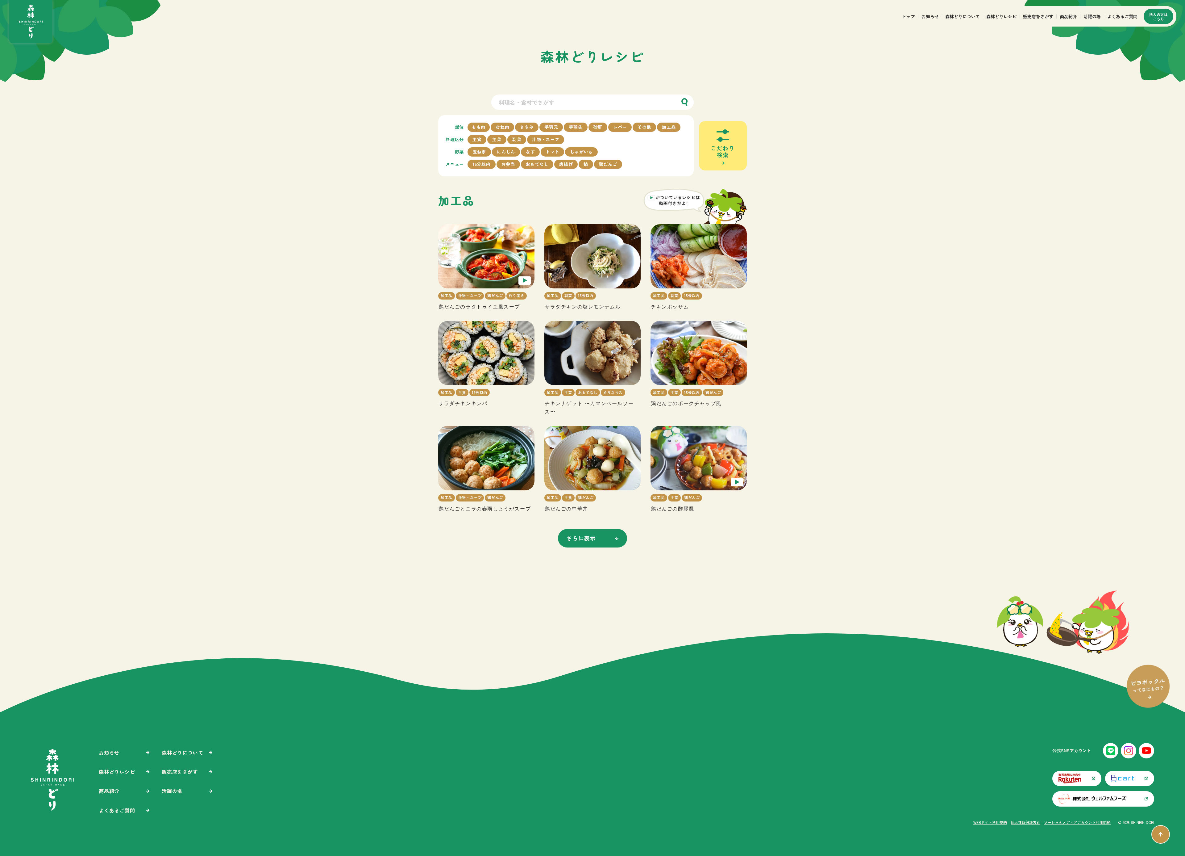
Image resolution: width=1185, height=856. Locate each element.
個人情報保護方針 (1025, 822)
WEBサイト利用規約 (990, 822)
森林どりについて (962, 16)
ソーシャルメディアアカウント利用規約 (1077, 822)
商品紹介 (1068, 16)
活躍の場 (1092, 16)
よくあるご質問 (1122, 16)
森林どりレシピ (1001, 16)
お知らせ (930, 16)
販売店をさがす (1038, 16)
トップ (908, 16)
